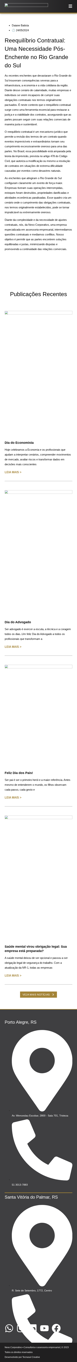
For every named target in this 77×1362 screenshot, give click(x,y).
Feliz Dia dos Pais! (19, 773)
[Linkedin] (32, 1328)
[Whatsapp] (9, 1328)
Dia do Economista (19, 442)
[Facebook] (56, 1328)
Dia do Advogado (18, 622)
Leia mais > (13, 472)
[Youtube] (44, 1328)
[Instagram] (20, 1328)
